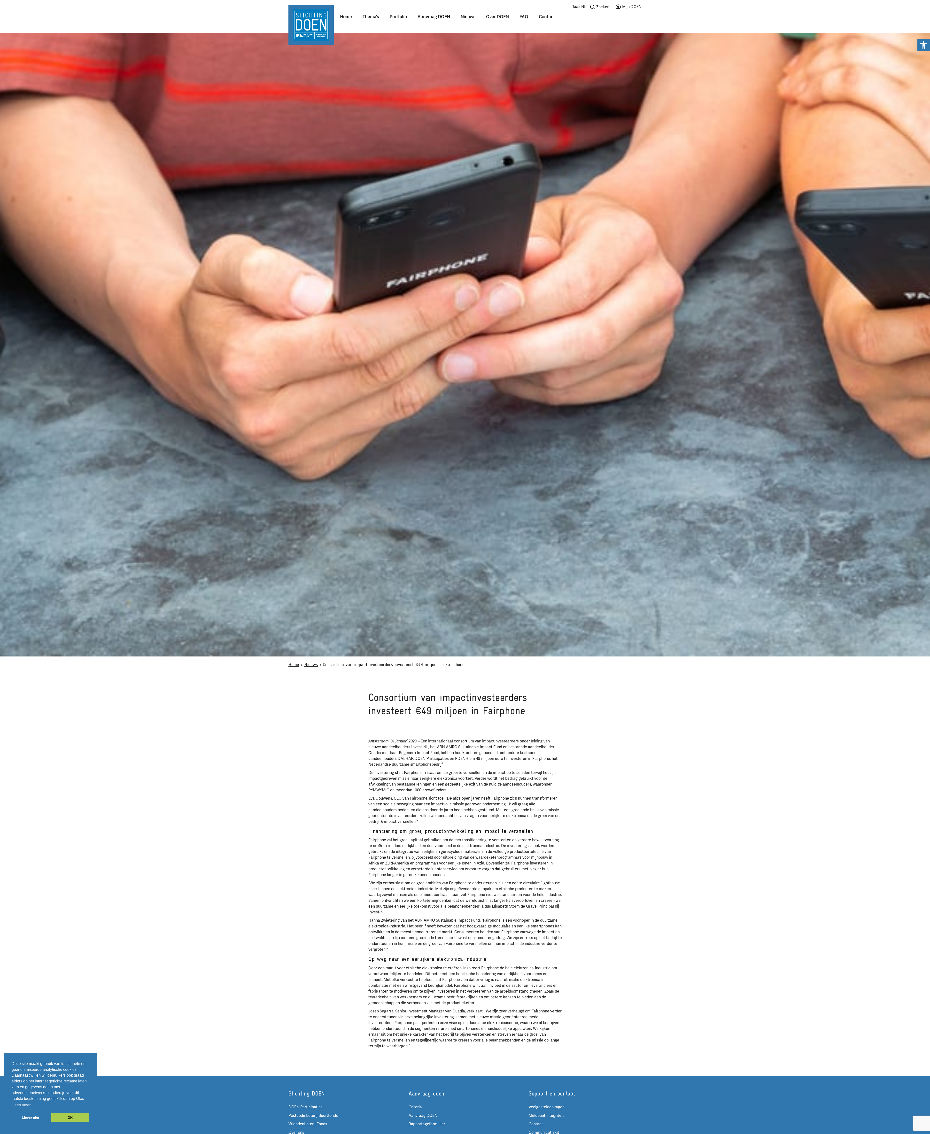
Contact (547, 16)
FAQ (523, 16)
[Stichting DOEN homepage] (311, 24)
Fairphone (541, 758)
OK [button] (70, 1117)
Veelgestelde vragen (547, 1107)
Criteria (415, 1107)
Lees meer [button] (21, 1105)
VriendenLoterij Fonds (307, 1124)
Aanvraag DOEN (434, 16)
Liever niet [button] (30, 1117)
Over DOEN (497, 16)
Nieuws (468, 16)
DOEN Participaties (305, 1107)
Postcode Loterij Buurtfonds (313, 1115)
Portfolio (398, 16)
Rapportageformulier (427, 1124)
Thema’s (371, 16)
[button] (923, 45)
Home (346, 16)
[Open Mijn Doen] (629, 8)
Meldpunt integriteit (546, 1115)
